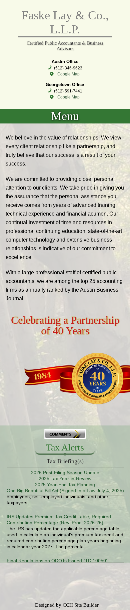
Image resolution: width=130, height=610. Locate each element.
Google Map (68, 74)
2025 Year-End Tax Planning (65, 484)
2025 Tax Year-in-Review (65, 478)
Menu (65, 116)
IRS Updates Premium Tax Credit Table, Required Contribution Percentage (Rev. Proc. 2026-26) (59, 516)
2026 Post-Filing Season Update (65, 472)
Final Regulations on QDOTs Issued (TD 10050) (57, 557)
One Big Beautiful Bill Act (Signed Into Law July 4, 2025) (65, 490)
